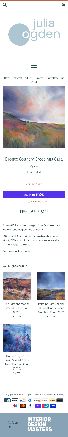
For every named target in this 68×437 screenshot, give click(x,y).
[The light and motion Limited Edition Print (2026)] (17, 286)
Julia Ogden (27, 394)
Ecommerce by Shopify (53, 394)
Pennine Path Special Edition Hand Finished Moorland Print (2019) (51, 308)
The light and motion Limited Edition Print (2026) (17, 308)
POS (36, 394)
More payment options (34, 201)
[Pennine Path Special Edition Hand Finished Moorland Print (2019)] (51, 286)
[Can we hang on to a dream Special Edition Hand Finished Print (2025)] (17, 338)
